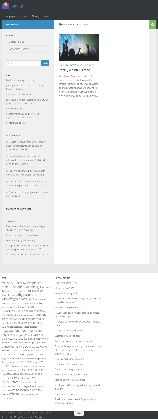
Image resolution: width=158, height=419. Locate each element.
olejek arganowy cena (22, 334)
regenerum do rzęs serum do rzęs (19, 358)
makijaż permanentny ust (13, 307)
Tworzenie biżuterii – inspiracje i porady (74, 341)
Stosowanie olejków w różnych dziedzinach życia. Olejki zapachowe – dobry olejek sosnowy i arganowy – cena (78, 350)
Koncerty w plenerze (16, 122)
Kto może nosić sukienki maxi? (69, 364)
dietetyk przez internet (17, 291)
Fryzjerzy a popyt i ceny (66, 283)
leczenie (15, 303)
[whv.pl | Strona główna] (14, 6)
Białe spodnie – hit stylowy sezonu (71, 374)
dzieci (12, 295)
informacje (40, 299)
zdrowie (16, 394)
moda (30, 315)
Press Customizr (36, 417)
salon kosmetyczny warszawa (30, 366)
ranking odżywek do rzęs (28, 354)
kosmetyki (6, 303)
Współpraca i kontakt (17, 16)
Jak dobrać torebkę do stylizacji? (21, 80)
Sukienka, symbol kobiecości (19, 94)
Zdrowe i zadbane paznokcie (68, 369)
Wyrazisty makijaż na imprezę (69, 307)
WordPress (15, 417)
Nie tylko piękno (67, 65)
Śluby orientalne (14, 108)
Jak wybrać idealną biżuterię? (69, 330)
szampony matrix (10, 370)
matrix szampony (20, 315)
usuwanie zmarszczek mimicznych (19, 380)
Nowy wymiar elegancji (66, 293)
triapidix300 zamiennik (28, 373)
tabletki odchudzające (33, 370)
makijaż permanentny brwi (31, 303)
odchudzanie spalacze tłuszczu (23, 327)
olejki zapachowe (38, 342)
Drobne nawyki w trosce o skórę (70, 380)
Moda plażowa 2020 (64, 288)
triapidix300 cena (8, 374)
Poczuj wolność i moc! (75, 70)
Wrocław (16, 386)
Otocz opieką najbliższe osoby (20, 240)
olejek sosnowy (19, 342)
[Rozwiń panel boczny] (152, 24)
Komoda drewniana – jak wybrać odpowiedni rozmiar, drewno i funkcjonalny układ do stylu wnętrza (26, 160)
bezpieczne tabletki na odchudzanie (22, 285)
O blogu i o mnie (40, 16)
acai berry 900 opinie (14, 283)
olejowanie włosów (16, 346)
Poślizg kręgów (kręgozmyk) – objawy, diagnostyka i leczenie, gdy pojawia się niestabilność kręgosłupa (26, 146)
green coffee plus (23, 299)
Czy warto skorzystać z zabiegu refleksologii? (27, 254)
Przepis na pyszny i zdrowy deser (22, 235)
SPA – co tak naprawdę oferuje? (70, 359)
